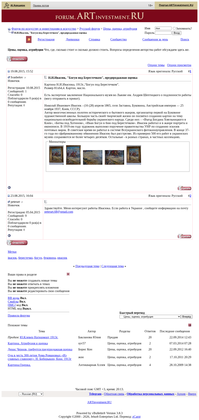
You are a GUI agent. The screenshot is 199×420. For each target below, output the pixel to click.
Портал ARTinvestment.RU (176, 5)
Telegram (95, 394)
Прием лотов (41, 5)
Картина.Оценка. (19, 365)
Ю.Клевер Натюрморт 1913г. (39, 337)
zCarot (136, 416)
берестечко (25, 257)
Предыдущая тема (87, 266)
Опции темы (156, 65)
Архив (181, 394)
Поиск (185, 39)
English (12, 37)
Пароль (149, 32)
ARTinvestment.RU (99, 402)
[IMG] (12, 305)
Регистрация (46, 39)
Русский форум (89, 28)
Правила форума (19, 315)
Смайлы (13, 301)
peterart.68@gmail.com (58, 211)
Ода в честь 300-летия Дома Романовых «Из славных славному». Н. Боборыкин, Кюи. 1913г (40, 357)
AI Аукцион (17, 5)
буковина (50, 257)
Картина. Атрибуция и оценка (28, 343)
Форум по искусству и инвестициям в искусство (43, 28)
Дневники (72, 39)
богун (38, 257)
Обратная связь (114, 394)
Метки (12, 251)
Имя (147, 28)
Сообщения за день (155, 39)
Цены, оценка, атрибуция (120, 28)
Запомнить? (184, 28)
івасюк (12, 257)
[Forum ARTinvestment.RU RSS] (29, 39)
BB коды (13, 298)
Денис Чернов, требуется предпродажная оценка (40, 349)
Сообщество (118, 39)
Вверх (192, 394)
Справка (94, 39)
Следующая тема (112, 266)
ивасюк (62, 257)
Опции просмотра (179, 65)
